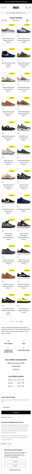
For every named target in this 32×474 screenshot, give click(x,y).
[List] (30, 20)
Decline (15, 465)
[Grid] (27, 20)
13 (16, 321)
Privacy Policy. (14, 457)
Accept (15, 461)
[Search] (6, 7)
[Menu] (2, 7)
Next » (21, 321)
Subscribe (16, 412)
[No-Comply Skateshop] (16, 7)
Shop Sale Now (23, 1)
